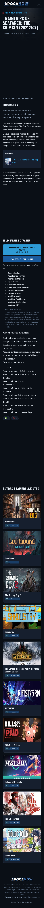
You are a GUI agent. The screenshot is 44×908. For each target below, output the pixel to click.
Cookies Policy (16, 902)
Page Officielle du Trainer (22, 259)
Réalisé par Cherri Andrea (13, 897)
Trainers (6, 98)
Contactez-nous (27, 902)
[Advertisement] (22, 64)
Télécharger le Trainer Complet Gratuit (22, 249)
